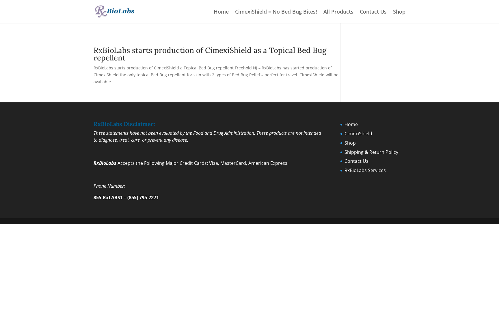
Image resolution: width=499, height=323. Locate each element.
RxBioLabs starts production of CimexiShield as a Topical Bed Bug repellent (210, 53)
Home (221, 12)
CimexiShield (358, 133)
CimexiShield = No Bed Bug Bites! (276, 12)
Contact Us (373, 12)
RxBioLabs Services (365, 170)
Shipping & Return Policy (371, 152)
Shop (399, 12)
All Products (338, 12)
